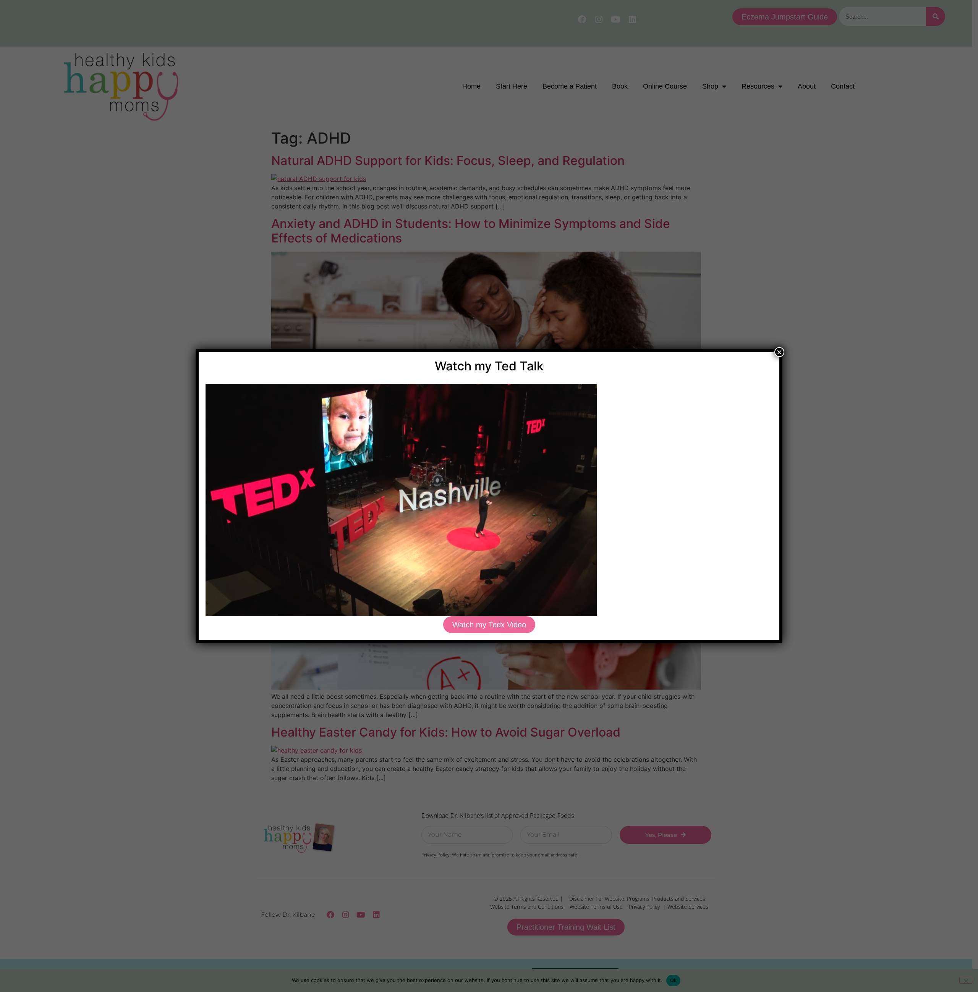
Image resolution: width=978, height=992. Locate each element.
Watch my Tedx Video (489, 624)
